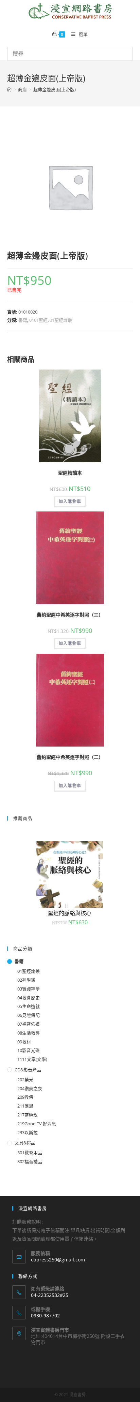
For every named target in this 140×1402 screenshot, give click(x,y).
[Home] (9, 89)
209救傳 (25, 1097)
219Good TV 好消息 (36, 1124)
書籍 (22, 320)
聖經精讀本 (70, 472)
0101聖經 (38, 320)
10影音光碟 (28, 1050)
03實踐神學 (28, 989)
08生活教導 (28, 1033)
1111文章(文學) (32, 1059)
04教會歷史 (28, 998)
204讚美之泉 (29, 1088)
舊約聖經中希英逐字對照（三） (70, 614)
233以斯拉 (27, 1132)
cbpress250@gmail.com (58, 1259)
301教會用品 (29, 1153)
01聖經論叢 (61, 320)
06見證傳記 (28, 1015)
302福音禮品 (29, 1161)
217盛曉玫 (27, 1115)
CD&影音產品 (28, 1070)
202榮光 (25, 1079)
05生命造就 (28, 1006)
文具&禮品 (25, 1143)
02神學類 (26, 980)
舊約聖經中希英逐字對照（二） (70, 757)
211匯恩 (25, 1106)
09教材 (24, 1042)
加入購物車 (70, 501)
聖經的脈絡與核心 (69, 913)
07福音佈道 (28, 1024)
